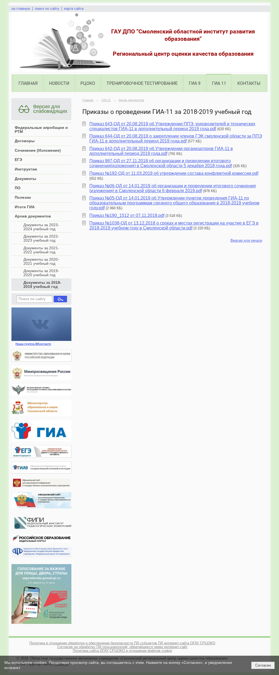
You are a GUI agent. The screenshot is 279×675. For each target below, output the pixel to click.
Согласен (263, 665)
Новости (59, 83)
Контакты (248, 83)
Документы (25, 179)
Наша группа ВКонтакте (33, 344)
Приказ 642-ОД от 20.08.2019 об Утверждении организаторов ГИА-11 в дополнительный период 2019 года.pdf (161, 151)
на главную (20, 9)
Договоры (25, 141)
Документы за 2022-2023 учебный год (41, 238)
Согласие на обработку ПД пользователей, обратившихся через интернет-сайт (122, 647)
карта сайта (73, 9)
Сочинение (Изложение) (38, 150)
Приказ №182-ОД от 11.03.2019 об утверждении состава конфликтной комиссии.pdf (173, 173)
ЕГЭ (18, 160)
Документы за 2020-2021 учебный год (41, 261)
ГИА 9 (195, 83)
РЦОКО (87, 83)
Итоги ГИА (25, 207)
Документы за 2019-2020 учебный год (41, 273)
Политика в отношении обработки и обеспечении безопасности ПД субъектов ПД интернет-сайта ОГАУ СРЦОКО (122, 643)
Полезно (23, 197)
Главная (28, 83)
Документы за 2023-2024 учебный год (41, 227)
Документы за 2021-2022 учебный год (41, 250)
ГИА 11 (219, 83)
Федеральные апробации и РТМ (41, 130)
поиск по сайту (47, 9)
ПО (17, 188)
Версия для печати (246, 240)
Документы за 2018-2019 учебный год (42, 285)
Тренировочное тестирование (142, 83)
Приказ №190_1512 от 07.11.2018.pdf (126, 215)
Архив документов (33, 216)
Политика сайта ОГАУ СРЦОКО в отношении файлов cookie (122, 651)
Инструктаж (26, 169)
